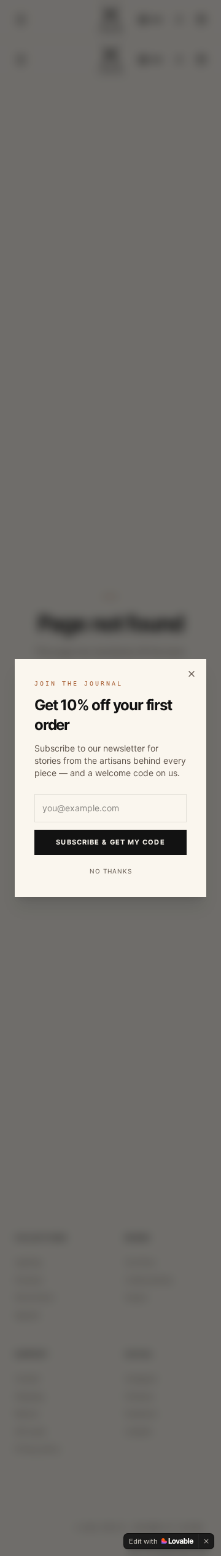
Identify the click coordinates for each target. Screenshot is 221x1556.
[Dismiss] (206, 1541)
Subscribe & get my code (110, 842)
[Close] (191, 674)
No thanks (111, 871)
